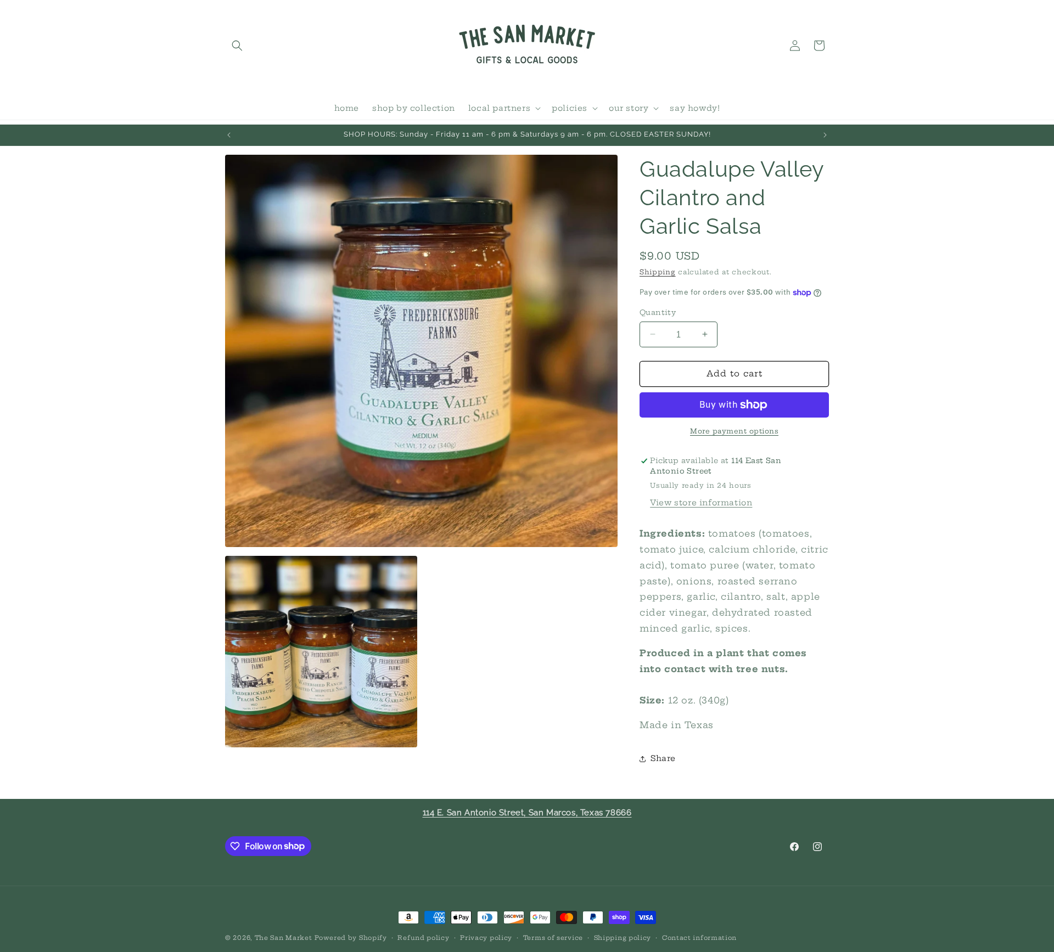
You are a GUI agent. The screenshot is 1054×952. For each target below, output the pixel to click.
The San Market (283, 938)
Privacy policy (486, 937)
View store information (701, 503)
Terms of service (553, 937)
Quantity (658, 312)
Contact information (699, 937)
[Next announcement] (825, 135)
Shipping (658, 272)
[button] (237, 45)
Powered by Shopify (351, 938)
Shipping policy (623, 937)
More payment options (734, 431)
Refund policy (423, 937)
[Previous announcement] (229, 135)
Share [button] (663, 758)
